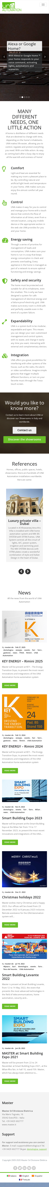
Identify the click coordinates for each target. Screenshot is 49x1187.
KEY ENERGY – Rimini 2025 (22, 664)
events (27, 653)
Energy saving (21, 242)
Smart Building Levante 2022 (20, 980)
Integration (20, 358)
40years (6, 970)
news (15, 656)
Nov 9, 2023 (20, 810)
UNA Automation (34, 744)
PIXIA (21, 656)
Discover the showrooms (24, 443)
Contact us (24, 433)
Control (17, 205)
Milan (37, 813)
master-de (9, 650)
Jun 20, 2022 (20, 1051)
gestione (6, 656)
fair (33, 653)
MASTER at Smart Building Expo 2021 (22, 1058)
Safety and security (26, 283)
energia (19, 653)
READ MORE (10, 689)
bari (14, 970)
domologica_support (37, 1152)
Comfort (17, 171)
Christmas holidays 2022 (21, 900)
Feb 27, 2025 (20, 650)
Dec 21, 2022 (20, 895)
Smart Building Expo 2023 (22, 821)
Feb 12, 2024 (20, 738)
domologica (8, 653)
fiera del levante (10, 972)
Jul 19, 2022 (19, 967)
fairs (40, 653)
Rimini (29, 656)
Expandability (21, 324)
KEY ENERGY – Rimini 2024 (22, 749)
